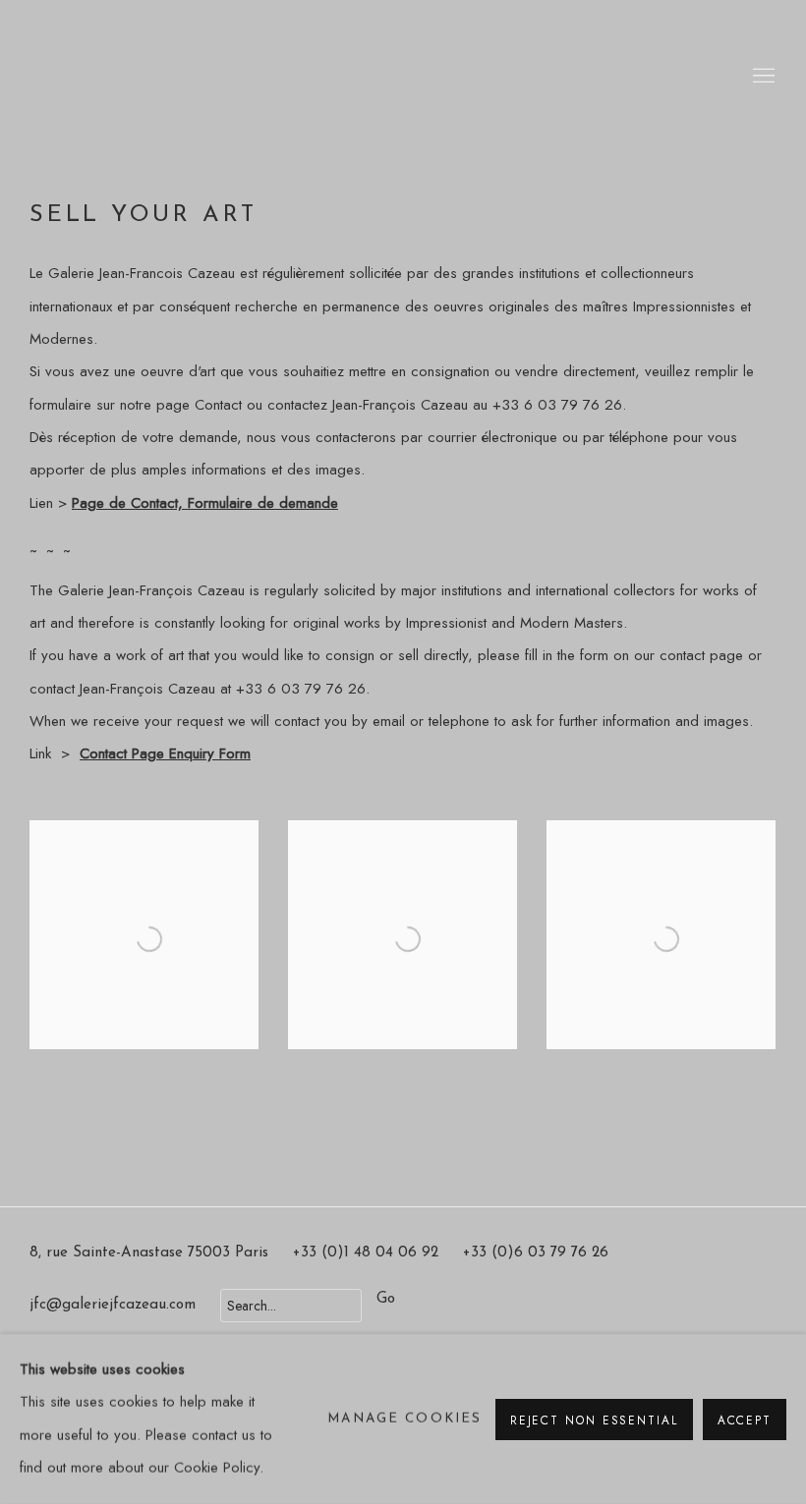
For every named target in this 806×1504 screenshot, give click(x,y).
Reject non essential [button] (594, 1419)
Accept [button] (745, 1419)
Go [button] (385, 1299)
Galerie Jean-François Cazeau (108, 77)
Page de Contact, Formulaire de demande (205, 503)
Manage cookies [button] (404, 1419)
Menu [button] (762, 76)
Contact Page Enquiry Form (165, 753)
